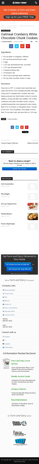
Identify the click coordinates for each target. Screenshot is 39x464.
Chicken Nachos (6, 214)
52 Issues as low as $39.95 (17, 265)
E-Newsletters (8, 347)
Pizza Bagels (5, 194)
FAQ (5, 297)
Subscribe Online (9, 311)
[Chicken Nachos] (33, 216)
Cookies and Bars (6, 30)
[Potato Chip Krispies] (33, 226)
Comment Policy (9, 315)
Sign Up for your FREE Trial (19, 17)
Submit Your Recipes (19, 169)
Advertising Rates (9, 290)
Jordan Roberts (7, 41)
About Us (7, 300)
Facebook (6, 336)
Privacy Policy (8, 293)
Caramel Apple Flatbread (9, 143)
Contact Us (7, 304)
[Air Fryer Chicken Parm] (33, 206)
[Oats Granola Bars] (33, 186)
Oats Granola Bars (7, 184)
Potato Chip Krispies (8, 224)
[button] (36, 3)
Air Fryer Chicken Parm (8, 204)
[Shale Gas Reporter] (19, 436)
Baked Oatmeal (33, 143)
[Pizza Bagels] (33, 196)
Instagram (7, 344)
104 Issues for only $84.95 (19, 269)
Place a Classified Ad (10, 308)
